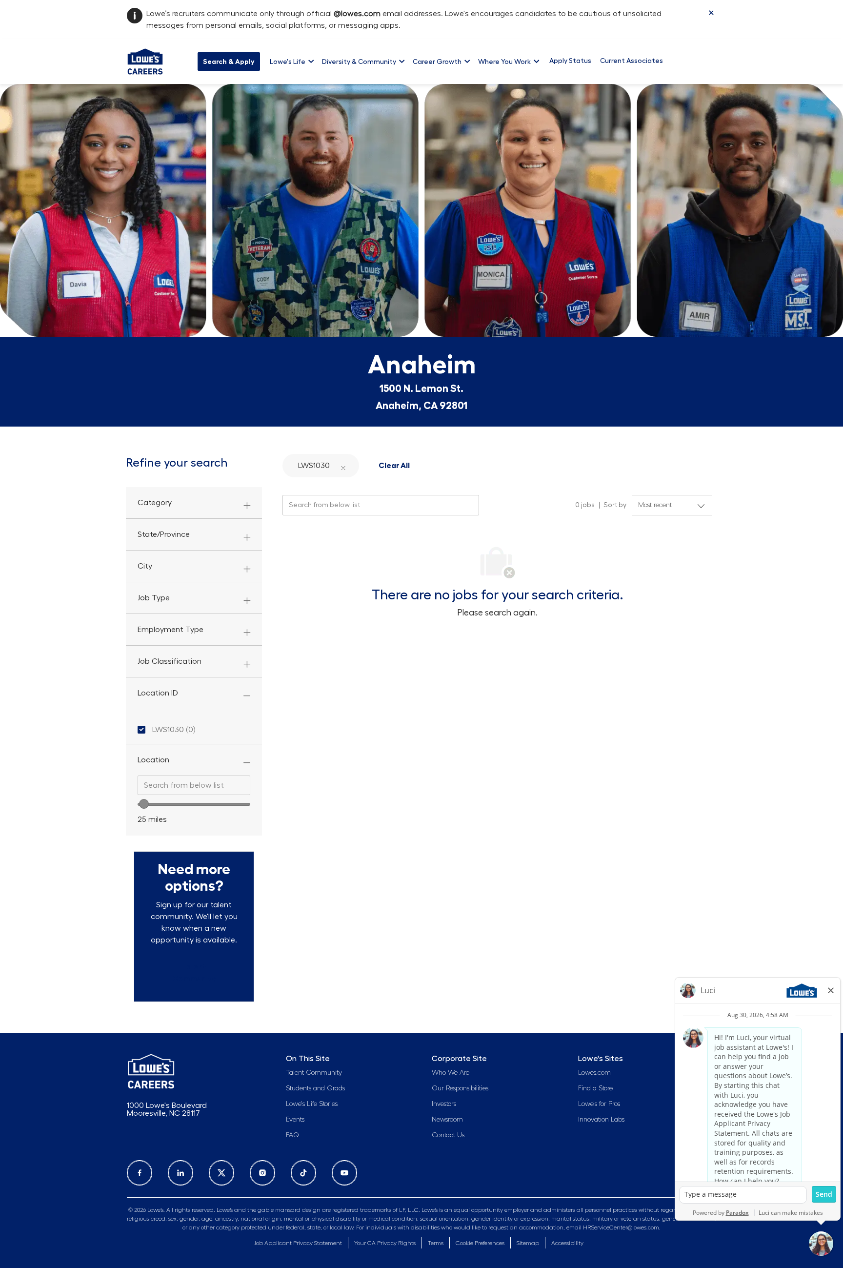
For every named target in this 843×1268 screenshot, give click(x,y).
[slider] (144, 804)
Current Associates (631, 60)
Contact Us (448, 1135)
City (145, 566)
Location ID (158, 693)
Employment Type (170, 630)
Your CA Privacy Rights (385, 1243)
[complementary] (480, 1243)
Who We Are (450, 1072)
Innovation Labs (601, 1119)
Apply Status (570, 60)
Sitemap (528, 1243)
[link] (194, 973)
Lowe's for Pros (599, 1104)
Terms (435, 1243)
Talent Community (314, 1072)
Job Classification (169, 661)
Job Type (154, 598)
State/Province (164, 534)
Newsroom (447, 1119)
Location (153, 760)
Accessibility (567, 1243)
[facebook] (139, 1173)
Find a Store (595, 1088)
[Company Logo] (145, 60)
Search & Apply (229, 61)
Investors (444, 1104)
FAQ (292, 1135)
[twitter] (221, 1173)
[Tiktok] (303, 1173)
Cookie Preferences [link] (480, 1243)
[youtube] (344, 1173)
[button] (343, 466)
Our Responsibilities (460, 1088)
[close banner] (711, 13)
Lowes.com (594, 1072)
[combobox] (194, 785)
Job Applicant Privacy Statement (298, 1243)
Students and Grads (315, 1088)
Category (155, 503)
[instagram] (262, 1173)
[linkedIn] (180, 1173)
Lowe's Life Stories (312, 1104)
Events (295, 1119)
